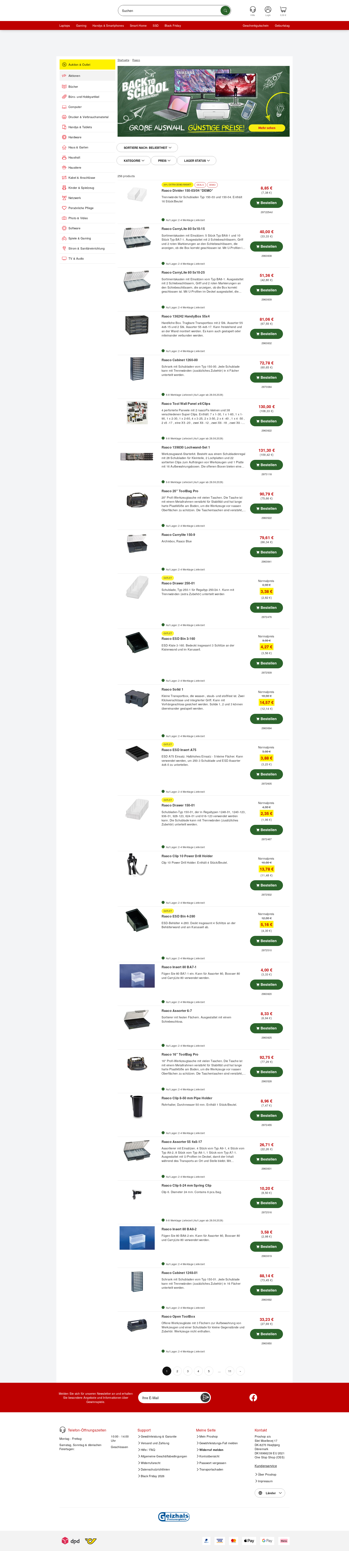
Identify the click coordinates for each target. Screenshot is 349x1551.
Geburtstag (282, 25)
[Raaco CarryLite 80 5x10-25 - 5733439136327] (139, 281)
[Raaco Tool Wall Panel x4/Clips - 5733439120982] (139, 412)
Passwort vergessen (212, 1463)
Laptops (64, 25)
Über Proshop (267, 1474)
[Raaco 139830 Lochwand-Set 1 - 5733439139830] (139, 456)
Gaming (81, 25)
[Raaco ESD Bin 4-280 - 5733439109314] (139, 920)
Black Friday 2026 (153, 1476)
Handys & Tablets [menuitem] (80, 127)
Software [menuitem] (74, 228)
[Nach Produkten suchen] (225, 10)
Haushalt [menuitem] (74, 157)
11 (229, 1371)
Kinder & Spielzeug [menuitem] (81, 188)
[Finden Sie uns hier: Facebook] (253, 1397)
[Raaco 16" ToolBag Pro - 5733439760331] (139, 1063)
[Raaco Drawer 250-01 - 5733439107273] (139, 587)
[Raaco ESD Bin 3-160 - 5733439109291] (139, 642)
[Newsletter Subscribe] (205, 1397)
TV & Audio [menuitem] (76, 258)
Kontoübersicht (209, 1456)
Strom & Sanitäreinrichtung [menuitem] (86, 248)
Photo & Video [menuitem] (78, 218)
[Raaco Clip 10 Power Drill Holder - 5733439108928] (139, 865)
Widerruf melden (211, 1450)
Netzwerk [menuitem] (74, 198)
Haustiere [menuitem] (74, 167)
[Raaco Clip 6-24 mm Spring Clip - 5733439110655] (139, 1194)
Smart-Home (138, 25)
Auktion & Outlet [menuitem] (79, 64)
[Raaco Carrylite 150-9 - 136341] (139, 543)
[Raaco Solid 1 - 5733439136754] (139, 698)
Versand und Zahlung (155, 1443)
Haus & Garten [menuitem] (78, 147)
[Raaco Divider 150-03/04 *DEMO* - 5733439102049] (139, 194)
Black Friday (173, 25)
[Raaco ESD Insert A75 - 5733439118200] (139, 753)
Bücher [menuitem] (73, 87)
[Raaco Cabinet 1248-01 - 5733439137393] (139, 1281)
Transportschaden (211, 1469)
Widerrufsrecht (150, 1463)
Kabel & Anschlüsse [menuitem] (81, 178)
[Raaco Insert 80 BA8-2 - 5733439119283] (139, 1238)
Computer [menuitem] (75, 107)
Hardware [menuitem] (74, 137)
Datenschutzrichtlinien (155, 1469)
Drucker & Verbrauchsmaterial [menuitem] (88, 117)
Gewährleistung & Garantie (159, 1436)
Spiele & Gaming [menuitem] (79, 238)
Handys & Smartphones (108, 25)
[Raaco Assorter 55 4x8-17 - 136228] (139, 1150)
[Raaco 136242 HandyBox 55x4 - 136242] (139, 325)
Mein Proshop (208, 1436)
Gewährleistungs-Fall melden (218, 1443)
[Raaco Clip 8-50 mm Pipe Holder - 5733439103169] (139, 1107)
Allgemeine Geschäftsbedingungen (164, 1456)
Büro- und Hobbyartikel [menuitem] (83, 97)
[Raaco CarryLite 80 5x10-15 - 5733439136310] (139, 237)
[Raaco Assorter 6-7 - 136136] (139, 1019)
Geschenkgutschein (256, 25)
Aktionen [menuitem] (74, 76)
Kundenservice (266, 1465)
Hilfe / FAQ (148, 1450)
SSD (156, 25)
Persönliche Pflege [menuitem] (81, 208)
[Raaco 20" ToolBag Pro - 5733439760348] (139, 500)
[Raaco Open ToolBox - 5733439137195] (139, 1325)
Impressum (265, 1481)
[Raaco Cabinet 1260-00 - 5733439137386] (139, 369)
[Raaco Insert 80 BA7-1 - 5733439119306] (139, 976)
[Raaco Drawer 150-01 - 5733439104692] (139, 809)
